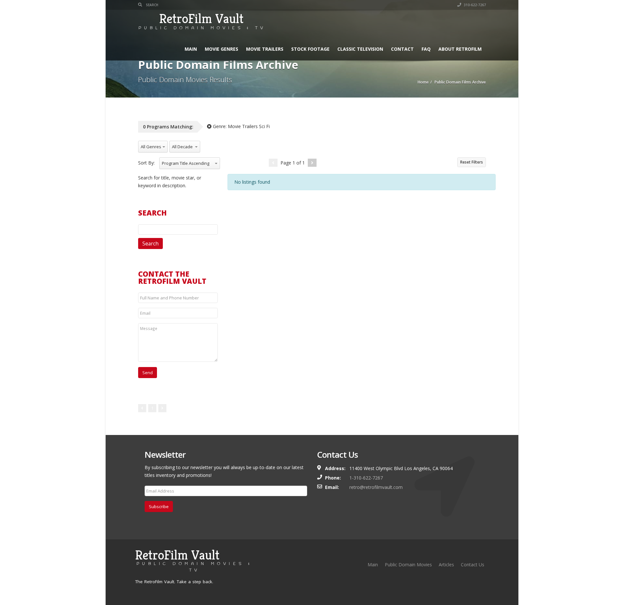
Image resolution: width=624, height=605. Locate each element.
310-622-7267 (474, 5)
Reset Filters (471, 162)
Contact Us (472, 564)
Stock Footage (310, 49)
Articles (446, 564)
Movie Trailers (264, 49)
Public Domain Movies (408, 564)
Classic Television (360, 49)
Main (191, 49)
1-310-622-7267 (366, 478)
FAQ (426, 49)
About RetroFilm (460, 49)
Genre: (241, 126)
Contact (402, 49)
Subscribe (159, 506)
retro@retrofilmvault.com (376, 487)
